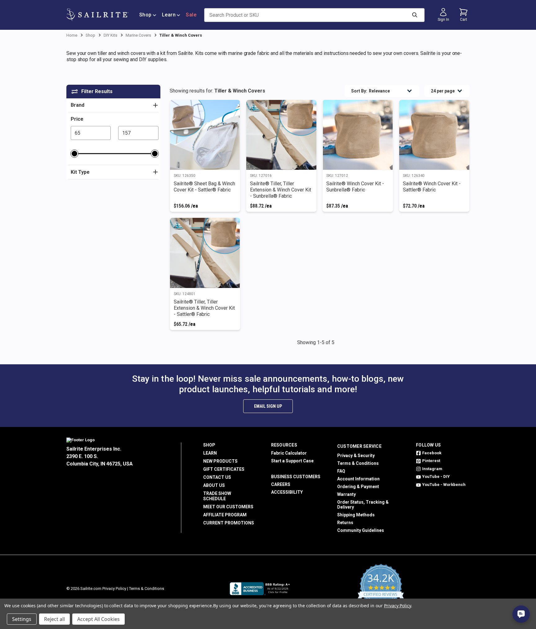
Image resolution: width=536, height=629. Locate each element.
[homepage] (97, 14)
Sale (191, 15)
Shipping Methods (356, 514)
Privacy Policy (114, 588)
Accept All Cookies (98, 619)
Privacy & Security (356, 455)
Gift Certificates (223, 469)
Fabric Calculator (289, 453)
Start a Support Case (292, 460)
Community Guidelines (360, 530)
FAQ (341, 471)
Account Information (358, 478)
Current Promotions (228, 522)
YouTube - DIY (436, 476)
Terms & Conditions (358, 463)
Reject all (54, 619)
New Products (220, 461)
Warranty (346, 494)
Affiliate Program (225, 514)
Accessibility (287, 492)
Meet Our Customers (228, 506)
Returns (345, 522)
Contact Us (217, 477)
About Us (214, 485)
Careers (280, 484)
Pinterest (431, 460)
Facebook (431, 453)
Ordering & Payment (358, 486)
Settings (21, 619)
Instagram (432, 468)
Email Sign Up (268, 406)
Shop (145, 15)
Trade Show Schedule (217, 496)
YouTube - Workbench (444, 484)
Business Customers (295, 476)
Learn (169, 15)
